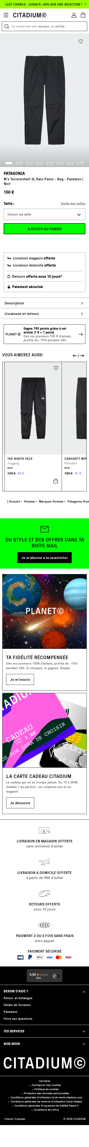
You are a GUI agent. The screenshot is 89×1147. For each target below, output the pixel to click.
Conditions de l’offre (46, 1109)
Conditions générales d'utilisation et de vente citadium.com (46, 1097)
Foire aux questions (18, 1018)
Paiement (10, 1012)
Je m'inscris (20, 679)
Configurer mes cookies (46, 1085)
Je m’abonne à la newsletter (44, 557)
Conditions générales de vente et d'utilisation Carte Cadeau (46, 1101)
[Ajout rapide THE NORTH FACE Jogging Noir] (33, 481)
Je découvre (20, 803)
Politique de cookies (46, 1089)
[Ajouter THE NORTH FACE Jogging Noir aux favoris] (56, 367)
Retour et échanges (18, 998)
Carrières (44, 1081)
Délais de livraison (17, 1005)
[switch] (56, 976)
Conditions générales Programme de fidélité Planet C (46, 1105)
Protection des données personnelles (46, 1093)
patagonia (14, 173)
